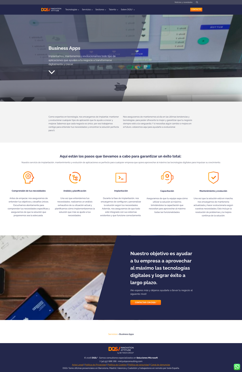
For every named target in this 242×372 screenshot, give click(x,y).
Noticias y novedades (183, 2)
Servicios (112, 334)
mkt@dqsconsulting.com (130, 361)
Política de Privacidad (95, 364)
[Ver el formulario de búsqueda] (197, 2)
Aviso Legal (77, 364)
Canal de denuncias (160, 364)
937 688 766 (110, 361)
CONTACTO (196, 9)
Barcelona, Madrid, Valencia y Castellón (117, 368)
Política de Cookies (117, 364)
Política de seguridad (138, 364)
